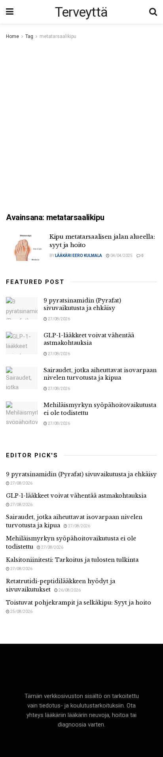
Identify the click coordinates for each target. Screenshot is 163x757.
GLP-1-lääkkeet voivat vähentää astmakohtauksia (89, 339)
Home (12, 36)
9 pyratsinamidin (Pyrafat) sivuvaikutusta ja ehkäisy (82, 304)
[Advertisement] (81, 126)
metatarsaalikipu (58, 36)
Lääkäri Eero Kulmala (78, 255)
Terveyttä (81, 12)
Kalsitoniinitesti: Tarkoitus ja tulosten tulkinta (72, 559)
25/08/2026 (20, 611)
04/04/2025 (121, 255)
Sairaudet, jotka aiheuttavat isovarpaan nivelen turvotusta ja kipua (100, 374)
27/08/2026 (58, 319)
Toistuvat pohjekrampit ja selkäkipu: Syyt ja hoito (78, 602)
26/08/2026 (69, 590)
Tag (29, 36)
